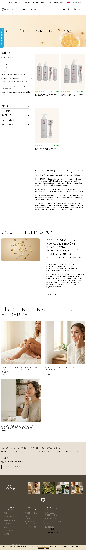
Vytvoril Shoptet (60, 544)
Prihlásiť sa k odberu (15, 467)
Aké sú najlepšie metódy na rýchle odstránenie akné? (17, 427)
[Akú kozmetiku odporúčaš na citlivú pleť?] (65, 342)
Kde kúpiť (35, 2)
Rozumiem (43, 548)
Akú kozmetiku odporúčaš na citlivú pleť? (62, 369)
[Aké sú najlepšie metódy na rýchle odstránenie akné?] (21, 400)
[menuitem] (29, 9)
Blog (42, 2)
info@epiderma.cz (52, 532)
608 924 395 (48, 529)
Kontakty (49, 2)
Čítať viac (52, 294)
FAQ (4, 2)
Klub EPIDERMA (24, 2)
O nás (56, 2)
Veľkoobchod (12, 2)
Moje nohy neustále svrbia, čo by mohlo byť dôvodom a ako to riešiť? (20, 370)
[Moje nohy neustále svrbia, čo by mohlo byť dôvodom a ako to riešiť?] (21, 342)
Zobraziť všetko (71, 311)
